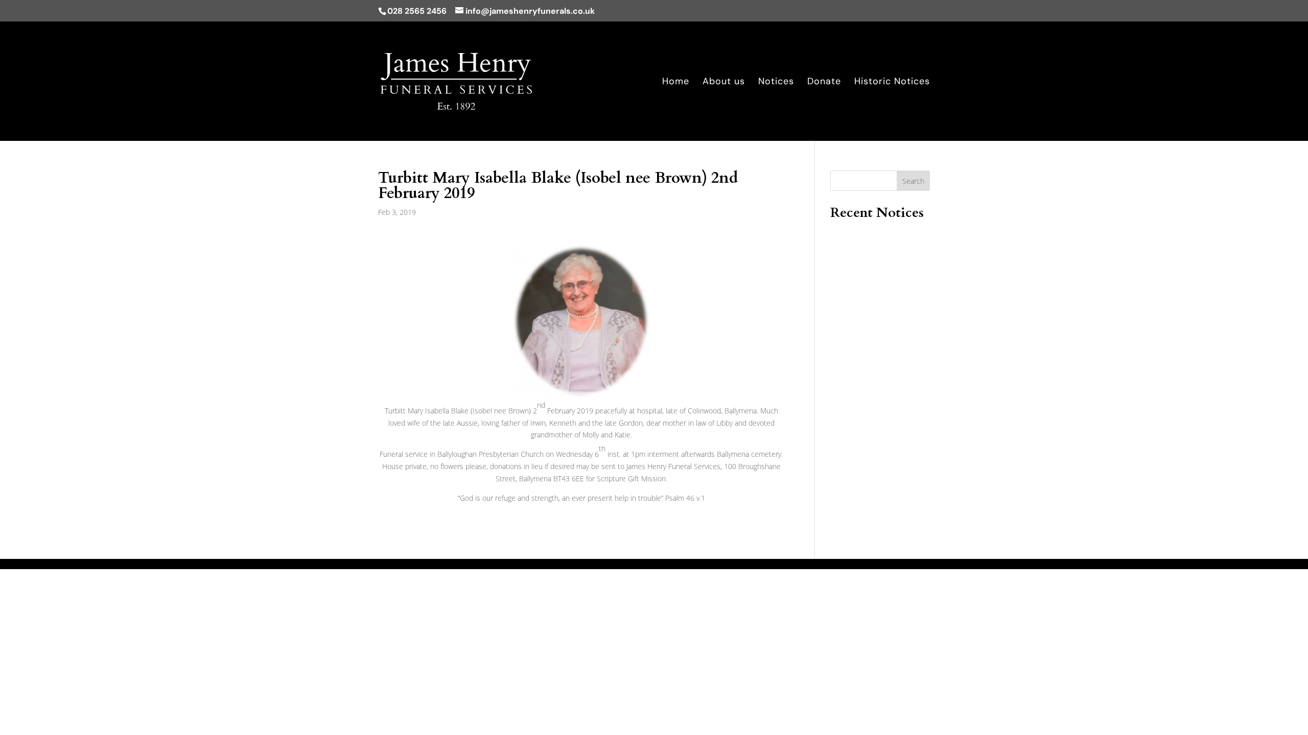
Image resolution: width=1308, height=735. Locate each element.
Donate (824, 82)
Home (675, 82)
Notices (776, 82)
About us (724, 82)
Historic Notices (892, 82)
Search (913, 181)
